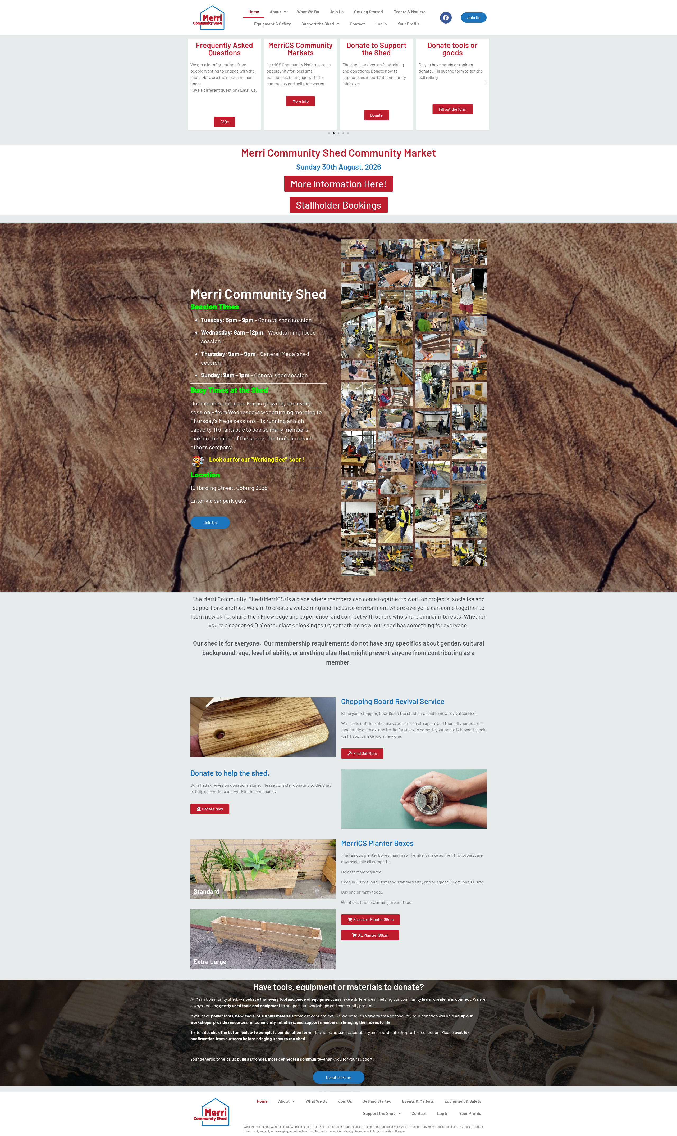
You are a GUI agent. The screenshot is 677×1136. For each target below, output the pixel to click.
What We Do (308, 11)
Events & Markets (410, 11)
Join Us (337, 11)
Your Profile (408, 23)
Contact (357, 23)
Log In (381, 23)
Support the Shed (317, 23)
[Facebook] (446, 18)
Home (253, 11)
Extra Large (210, 961)
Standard (206, 891)
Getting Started (368, 11)
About (275, 11)
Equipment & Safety (272, 23)
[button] (191, 82)
